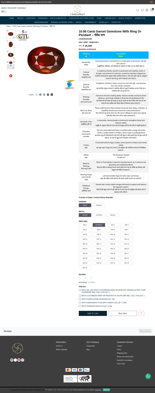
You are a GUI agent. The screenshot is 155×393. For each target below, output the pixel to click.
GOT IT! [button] (106, 390)
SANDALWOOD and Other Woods (81, 18)
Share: (31, 95)
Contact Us (116, 22)
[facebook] (40, 94)
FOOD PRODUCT (90, 22)
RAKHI (99, 18)
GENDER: (83, 202)
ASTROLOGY (103, 22)
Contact (119, 346)
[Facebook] (11, 360)
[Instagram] (22, 360)
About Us (59, 346)
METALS (20, 18)
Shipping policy (122, 353)
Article (79, 22)
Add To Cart (92, 313)
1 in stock (91, 282)
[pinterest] (48, 94)
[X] (15, 360)
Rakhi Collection (61, 349)
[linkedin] (52, 94)
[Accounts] (147, 10)
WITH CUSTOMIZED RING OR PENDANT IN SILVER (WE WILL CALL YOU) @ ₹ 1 (113, 296)
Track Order (121, 364)
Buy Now (123, 313)
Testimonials (90, 346)
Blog (88, 349)
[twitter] (44, 94)
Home (12, 18)
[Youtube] (19, 360)
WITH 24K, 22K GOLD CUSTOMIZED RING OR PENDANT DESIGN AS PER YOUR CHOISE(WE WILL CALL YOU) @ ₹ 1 (114, 291)
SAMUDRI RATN (109, 18)
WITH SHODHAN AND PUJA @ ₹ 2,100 (97, 306)
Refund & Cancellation (124, 360)
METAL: (82, 211)
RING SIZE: (83, 221)
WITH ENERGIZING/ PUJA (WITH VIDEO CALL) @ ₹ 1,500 (104, 303)
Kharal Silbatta (125, 18)
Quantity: (82, 274)
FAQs (119, 349)
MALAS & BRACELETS (58, 18)
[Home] (77, 10)
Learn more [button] (98, 390)
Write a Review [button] (145, 331)
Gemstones (30, 18)
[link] (137, 10)
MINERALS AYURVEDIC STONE (62, 22)
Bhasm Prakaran (41, 22)
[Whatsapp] (36, 94)
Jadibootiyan (140, 18)
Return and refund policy (125, 356)
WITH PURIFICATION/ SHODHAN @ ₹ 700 (98, 299)
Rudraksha (42, 18)
